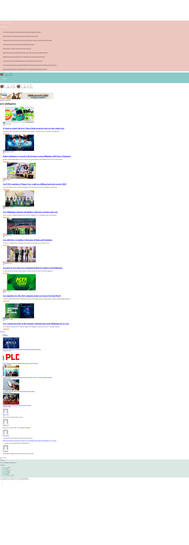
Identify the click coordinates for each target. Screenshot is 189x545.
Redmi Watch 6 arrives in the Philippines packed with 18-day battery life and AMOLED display (25, 52)
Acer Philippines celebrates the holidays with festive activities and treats (30, 212)
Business (5, 467)
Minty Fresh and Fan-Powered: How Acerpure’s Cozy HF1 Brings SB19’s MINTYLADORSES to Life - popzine (29, 440)
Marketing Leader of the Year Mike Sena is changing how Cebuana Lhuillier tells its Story (24, 56)
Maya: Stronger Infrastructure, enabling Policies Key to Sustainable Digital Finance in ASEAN (25, 69)
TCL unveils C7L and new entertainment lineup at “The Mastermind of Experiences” (23, 61)
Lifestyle (5, 470)
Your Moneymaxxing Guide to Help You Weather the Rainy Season (19, 44)
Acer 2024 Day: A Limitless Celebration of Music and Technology (27, 240)
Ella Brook (5, 451)
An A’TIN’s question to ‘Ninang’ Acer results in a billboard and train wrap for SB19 (34, 184)
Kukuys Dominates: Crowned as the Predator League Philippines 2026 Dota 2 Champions (37, 156)
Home (4, 78)
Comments (5, 335)
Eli (3, 123)
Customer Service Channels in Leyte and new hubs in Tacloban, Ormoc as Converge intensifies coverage (27, 40)
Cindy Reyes (6, 435)
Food (4, 469)
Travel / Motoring (7, 475)
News (4, 471)
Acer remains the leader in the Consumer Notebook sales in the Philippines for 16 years (36, 324)
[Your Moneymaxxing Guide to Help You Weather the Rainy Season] (11, 390)
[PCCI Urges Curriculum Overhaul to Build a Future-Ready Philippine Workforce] (11, 348)
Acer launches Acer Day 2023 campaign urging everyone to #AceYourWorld (31, 296)
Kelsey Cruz (6, 414)
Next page (2, 331)
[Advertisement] (44, 10)
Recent (4, 334)
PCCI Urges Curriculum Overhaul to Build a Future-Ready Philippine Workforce (22, 32)
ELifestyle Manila (24, 478)
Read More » (6, 134)
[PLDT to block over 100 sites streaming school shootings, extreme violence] (11, 362)
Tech (4, 474)
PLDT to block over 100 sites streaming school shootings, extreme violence (20, 36)
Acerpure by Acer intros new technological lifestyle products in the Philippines (32, 268)
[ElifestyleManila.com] (6, 75)
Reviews (5, 473)
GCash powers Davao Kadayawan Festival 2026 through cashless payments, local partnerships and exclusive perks (30, 65)
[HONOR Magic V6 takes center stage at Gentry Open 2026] (11, 404)
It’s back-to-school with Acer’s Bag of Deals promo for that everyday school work (33, 128)
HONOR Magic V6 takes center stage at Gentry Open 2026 (17, 48)
